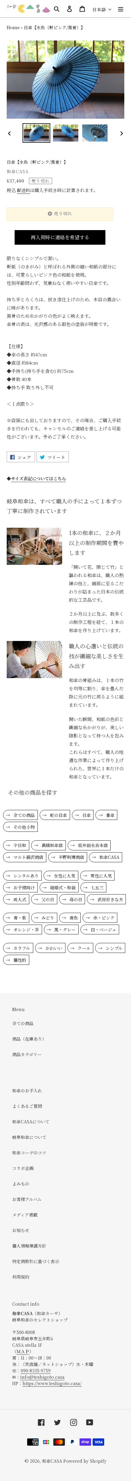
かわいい (53, 948)
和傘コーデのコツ (29, 1153)
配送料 (23, 190)
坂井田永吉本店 (92, 845)
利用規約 (20, 1277)
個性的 (19, 960)
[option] (36, 133)
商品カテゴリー (27, 1054)
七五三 (97, 887)
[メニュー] (120, 8)
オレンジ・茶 (25, 929)
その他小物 (23, 827)
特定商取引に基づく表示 (35, 1261)
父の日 (47, 899)
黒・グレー (64, 929)
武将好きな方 (109, 899)
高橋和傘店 (51, 845)
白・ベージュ (103, 929)
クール (83, 948)
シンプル (113, 948)
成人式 (19, 899)
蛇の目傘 (58, 815)
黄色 (73, 918)
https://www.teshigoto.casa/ (52, 1383)
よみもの (20, 1184)
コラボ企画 (23, 1168)
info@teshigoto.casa (42, 1377)
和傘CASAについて (30, 1122)
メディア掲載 (24, 1215)
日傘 (86, 815)
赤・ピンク (103, 918)
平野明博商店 (70, 857)
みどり (47, 918)
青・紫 (19, 918)
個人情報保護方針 (29, 1246)
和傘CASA (108, 857)
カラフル (21, 948)
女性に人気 (64, 876)
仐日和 (19, 845)
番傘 (110, 815)
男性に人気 (100, 876)
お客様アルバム (26, 1199)
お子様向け (23, 887)
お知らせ (20, 1230)
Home (13, 27)
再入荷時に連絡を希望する (60, 237)
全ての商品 (23, 815)
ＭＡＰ (22, 1351)
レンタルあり (25, 876)
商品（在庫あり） (29, 1039)
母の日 (75, 899)
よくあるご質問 (27, 1106)
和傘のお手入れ (27, 1090)
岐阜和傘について (29, 1137)
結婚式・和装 (62, 887)
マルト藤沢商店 (27, 857)
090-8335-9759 (36, 1370)
